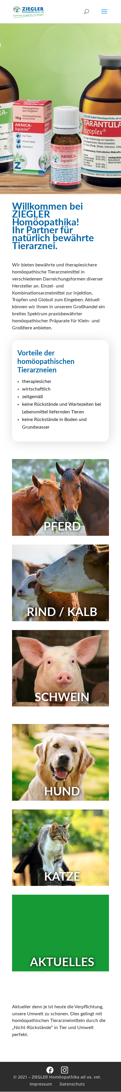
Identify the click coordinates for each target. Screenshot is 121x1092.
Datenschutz (72, 1084)
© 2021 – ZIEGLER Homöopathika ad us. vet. (57, 1077)
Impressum (41, 1084)
